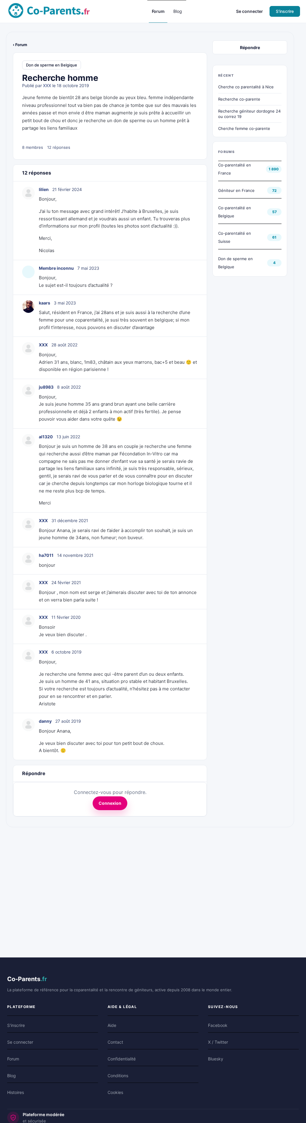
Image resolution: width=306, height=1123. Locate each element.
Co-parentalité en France (234, 169)
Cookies (115, 1092)
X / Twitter (218, 1042)
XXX (47, 85)
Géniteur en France (236, 190)
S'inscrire (285, 11)
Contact (115, 1042)
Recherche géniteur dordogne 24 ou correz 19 (249, 114)
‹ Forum (20, 44)
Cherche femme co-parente (244, 128)
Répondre (250, 47)
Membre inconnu (56, 268)
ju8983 (46, 387)
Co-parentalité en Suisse (234, 237)
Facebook (217, 1025)
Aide (112, 1025)
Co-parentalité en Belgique (234, 211)
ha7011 (46, 555)
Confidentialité (122, 1058)
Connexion (110, 803)
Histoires (15, 1092)
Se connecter (249, 11)
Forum (13, 1058)
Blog (11, 1075)
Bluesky (215, 1058)
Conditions (118, 1075)
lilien (44, 189)
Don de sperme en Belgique (51, 65)
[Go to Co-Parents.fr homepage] (49, 11)
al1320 (46, 436)
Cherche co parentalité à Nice (246, 86)
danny (45, 721)
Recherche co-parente (239, 99)
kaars (44, 302)
